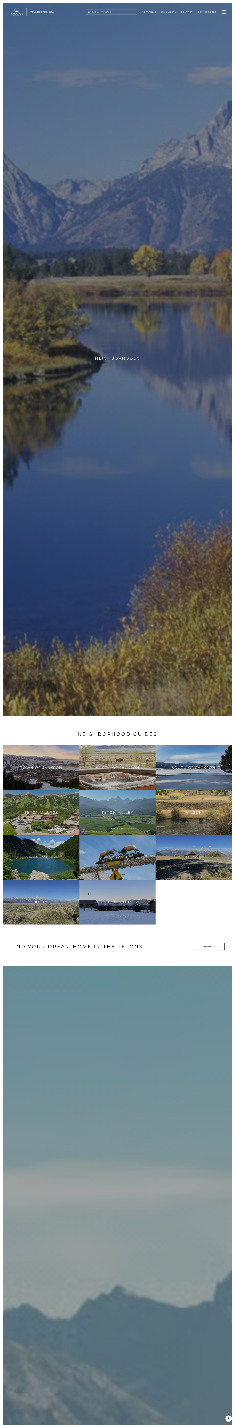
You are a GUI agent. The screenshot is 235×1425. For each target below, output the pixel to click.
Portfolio (149, 12)
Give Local (168, 12)
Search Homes (208, 946)
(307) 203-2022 (206, 12)
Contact (187, 12)
